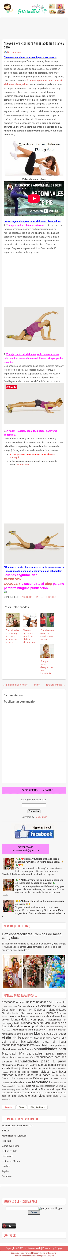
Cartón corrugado (10, 1006)
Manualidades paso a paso (40, 1061)
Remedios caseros (58, 1083)
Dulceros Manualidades (50, 1009)
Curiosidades (59, 1006)
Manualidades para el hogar (43, 1041)
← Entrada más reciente (15, 684)
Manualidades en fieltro (29, 1023)
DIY (31, 1010)
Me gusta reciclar (43, 1068)
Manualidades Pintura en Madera (20, 1065)
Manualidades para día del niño (18, 1034)
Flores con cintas (35, 1013)
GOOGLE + (12, 583)
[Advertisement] (30, 28)
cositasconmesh (32, 1248)
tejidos (36, 1089)
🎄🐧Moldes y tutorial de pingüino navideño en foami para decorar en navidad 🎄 (39, 881)
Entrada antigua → (55, 684)
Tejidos (5, 1171)
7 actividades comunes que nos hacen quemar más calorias (12, 636)
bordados (42, 1001)
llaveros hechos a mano (22, 1016)
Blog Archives (38, 1107)
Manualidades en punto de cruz (30, 1026)
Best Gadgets (48, 1256)
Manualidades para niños (42, 1053)
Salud (28, 1089)
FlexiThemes (25, 1253)
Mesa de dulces (20, 1072)
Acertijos (21, 1002)
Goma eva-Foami (10, 1146)
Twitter (39, 597)
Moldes (35, 1072)
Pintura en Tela (9, 1151)
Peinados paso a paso (46, 1078)
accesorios (9, 1001)
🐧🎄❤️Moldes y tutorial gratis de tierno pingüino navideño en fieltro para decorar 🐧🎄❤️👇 (39, 862)
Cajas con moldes (57, 1002)
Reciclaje (6, 1141)
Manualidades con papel (29, 1019)
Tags (21, 1107)
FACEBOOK (13, 579)
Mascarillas (28, 1068)
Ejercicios (7, 1013)
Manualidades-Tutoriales (14, 1135)
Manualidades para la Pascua (18, 1049)
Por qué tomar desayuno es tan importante (46, 667)
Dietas (24, 1010)
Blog (48, 583)
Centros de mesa (28, 1006)
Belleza (31, 1001)
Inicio (37, 684)
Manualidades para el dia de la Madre (34, 1035)
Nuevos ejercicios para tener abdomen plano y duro (34, 45)
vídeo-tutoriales (49, 1095)
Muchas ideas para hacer (33, 1074)
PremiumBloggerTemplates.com (27, 1256)
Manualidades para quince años (19, 1057)
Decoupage (7, 1156)
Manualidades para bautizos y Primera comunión (39, 1029)
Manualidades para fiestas (18, 1044)
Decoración (10, 1009)
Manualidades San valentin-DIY (18, 1125)
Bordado (6, 1166)
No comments (14, 52)
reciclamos (41, 1082)
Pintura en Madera (11, 1161)
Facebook (26, 597)
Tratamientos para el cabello (37, 1092)
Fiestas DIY (18, 1013)
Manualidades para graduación (50, 1045)
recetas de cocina (21, 1082)
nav (54, 1075)
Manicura (41, 1016)
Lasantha (52, 1253)
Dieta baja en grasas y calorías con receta (47, 635)
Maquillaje (16, 1068)
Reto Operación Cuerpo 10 (53, 1086)
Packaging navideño (23, 1078)
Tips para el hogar (51, 1089)
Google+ (50, 597)
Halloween (52, 1013)
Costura (45, 1006)
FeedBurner (41, 817)
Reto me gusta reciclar (28, 1086)
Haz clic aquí (22, 464)
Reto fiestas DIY (9, 1086)
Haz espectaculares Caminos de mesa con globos (32, 936)
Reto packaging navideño (13, 1090)
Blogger (59, 1248)
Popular (9, 1107)
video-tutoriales (28, 1095)
